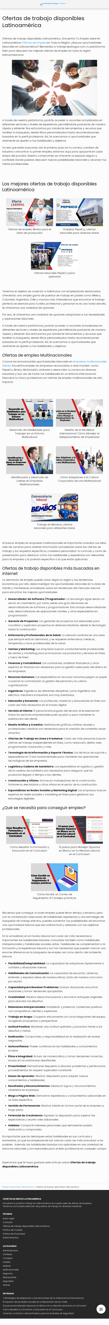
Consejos (7, 1258)
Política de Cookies (12, 1230)
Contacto (8, 1222)
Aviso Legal (8, 1218)
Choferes (7, 1254)
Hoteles (6, 1262)
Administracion (10, 1250)
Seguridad (8, 1281)
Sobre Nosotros (11, 1237)
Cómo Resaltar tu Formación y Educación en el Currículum (33, 1309)
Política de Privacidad (14, 1233)
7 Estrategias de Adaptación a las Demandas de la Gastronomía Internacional (43, 1298)
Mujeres (7, 1265)
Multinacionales (11, 1269)
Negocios (7, 1273)
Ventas (6, 1285)
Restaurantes (9, 1277)
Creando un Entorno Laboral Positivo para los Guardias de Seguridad (38, 1313)
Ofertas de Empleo (34, 42)
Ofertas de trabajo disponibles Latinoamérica (26, 1226)
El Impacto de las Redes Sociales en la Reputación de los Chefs (35, 1301)
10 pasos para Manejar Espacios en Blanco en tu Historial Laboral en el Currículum (44, 1305)
